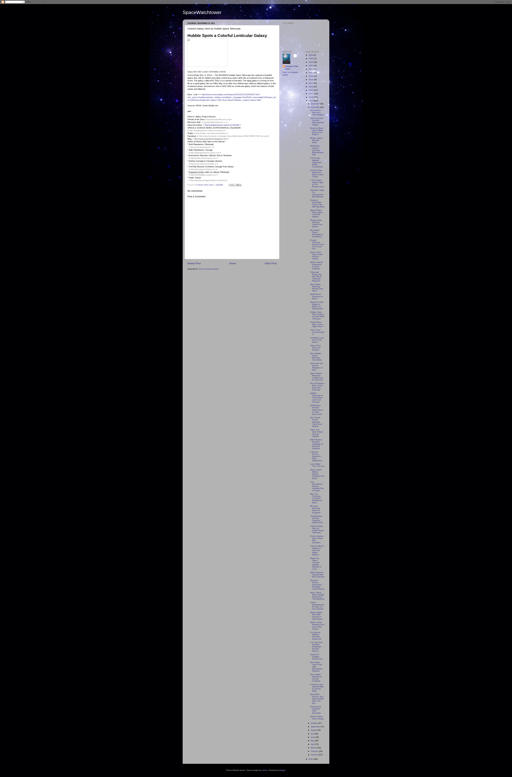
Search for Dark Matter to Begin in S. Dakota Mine (316, 305)
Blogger (282, 770)
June (313, 737)
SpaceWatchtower (202, 12)
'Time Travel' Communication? (317, 332)
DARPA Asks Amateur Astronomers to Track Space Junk (316, 409)
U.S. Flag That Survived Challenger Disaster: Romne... (316, 646)
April (313, 744)
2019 (311, 76)
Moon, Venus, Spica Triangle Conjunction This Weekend (317, 596)
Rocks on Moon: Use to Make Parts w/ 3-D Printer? (317, 131)
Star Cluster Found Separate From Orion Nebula (316, 422)
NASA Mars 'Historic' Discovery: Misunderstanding (317, 150)
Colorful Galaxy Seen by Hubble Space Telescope (317, 529)
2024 (311, 59)
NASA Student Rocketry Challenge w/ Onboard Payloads (316, 444)
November (315, 107)
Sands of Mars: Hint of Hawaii (317, 718)
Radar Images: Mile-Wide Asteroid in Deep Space (316, 615)
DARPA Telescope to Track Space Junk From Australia (316, 397)
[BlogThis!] (232, 185)
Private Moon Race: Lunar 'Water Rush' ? (317, 324)
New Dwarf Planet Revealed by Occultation (316, 233)
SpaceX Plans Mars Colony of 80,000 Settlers (316, 213)
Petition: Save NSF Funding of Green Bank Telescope (317, 315)
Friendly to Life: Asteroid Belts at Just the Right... (317, 688)
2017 (311, 83)
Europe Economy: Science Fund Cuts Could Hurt (317, 244)
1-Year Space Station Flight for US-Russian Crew (317, 183)
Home (232, 263)
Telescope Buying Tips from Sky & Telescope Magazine (316, 276)
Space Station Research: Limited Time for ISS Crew (316, 376)
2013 (311, 97)
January (314, 755)
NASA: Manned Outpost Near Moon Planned (317, 575)
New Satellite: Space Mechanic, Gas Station (316, 357)
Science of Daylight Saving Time (316, 657)
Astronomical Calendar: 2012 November (315, 710)
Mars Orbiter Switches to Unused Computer (316, 678)
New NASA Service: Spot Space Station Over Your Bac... (317, 698)
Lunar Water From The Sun (317, 465)
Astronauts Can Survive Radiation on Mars (316, 366)
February (315, 751)
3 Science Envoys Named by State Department (316, 456)
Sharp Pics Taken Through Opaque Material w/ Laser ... (315, 563)
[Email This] (230, 185)
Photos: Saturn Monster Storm (316, 140)
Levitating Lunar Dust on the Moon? (317, 340)
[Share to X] (235, 185)
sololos (265, 770)
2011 (311, 759)
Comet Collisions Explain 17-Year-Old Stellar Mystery (317, 550)
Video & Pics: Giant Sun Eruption (315, 348)
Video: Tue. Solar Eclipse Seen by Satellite (316, 433)
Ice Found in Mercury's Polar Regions (317, 112)
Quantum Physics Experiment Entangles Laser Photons (317, 584)
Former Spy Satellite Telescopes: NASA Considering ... (317, 162)
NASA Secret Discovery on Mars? (316, 296)
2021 (311, 69)
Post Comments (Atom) (209, 269)
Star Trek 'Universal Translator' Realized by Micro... (316, 498)
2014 (311, 94)
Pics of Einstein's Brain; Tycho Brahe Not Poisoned (317, 386)
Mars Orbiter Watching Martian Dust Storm (316, 287)
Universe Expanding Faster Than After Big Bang (317, 203)
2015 (311, 90)
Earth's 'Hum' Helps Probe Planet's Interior (316, 255)
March (314, 748)
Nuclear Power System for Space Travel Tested (316, 173)
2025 (311, 55)
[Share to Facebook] (237, 185)
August (314, 730)
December (315, 104)
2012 (311, 101)
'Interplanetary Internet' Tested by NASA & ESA (316, 519)
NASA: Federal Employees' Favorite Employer (316, 265)
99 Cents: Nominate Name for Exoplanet (315, 509)
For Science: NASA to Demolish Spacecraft (315, 635)
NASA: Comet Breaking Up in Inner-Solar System (317, 625)
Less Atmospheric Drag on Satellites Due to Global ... (317, 486)
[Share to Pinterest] (240, 185)
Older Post (271, 263)
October (314, 723)
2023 (311, 62)
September (316, 727)
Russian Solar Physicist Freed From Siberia (316, 223)
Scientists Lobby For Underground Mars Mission (317, 193)
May (313, 741)
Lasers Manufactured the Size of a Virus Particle (317, 605)
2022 (311, 66)
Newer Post (194, 263)
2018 (311, 80)
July (313, 734)
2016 (311, 87)
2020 (311, 73)
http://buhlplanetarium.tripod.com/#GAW (222, 125)
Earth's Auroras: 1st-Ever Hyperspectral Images (317, 121)
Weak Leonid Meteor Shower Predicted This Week (317, 474)
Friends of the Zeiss (291, 67)
